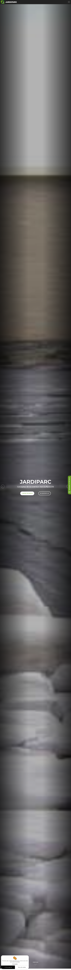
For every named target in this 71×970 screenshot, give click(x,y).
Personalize (15, 963)
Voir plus (35, 962)
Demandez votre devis (69, 483)
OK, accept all (8, 967)
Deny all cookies (22, 967)
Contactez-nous (27, 493)
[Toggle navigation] (69, 2)
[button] (3, 486)
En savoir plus (44, 493)
